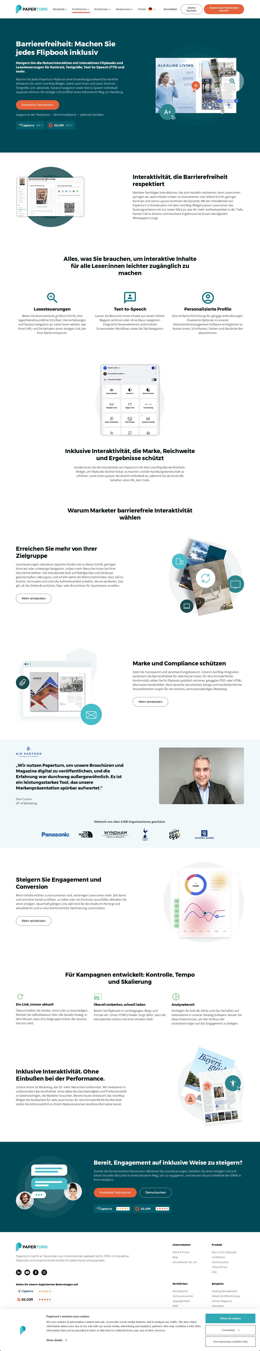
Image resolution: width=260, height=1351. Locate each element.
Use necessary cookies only (230, 1341)
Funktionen (218, 1257)
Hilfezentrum (219, 1267)
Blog (175, 1257)
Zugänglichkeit (181, 1301)
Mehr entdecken (34, 598)
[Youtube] (27, 1272)
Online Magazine (222, 1301)
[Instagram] (44, 1272)
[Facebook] (36, 1272)
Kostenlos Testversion (37, 105)
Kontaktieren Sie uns (185, 1262)
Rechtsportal (180, 1291)
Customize (228, 1330)
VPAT (175, 1306)
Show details (54, 1340)
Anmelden (170, 9)
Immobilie (218, 1306)
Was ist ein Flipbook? (224, 1252)
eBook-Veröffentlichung (226, 1296)
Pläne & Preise (181, 1252)
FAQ (214, 1272)
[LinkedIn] (19, 1272)
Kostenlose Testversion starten (224, 9)
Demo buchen (192, 9)
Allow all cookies (230, 1318)
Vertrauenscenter (183, 1296)
